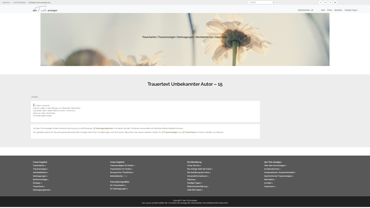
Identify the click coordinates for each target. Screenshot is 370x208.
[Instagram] (325, 2)
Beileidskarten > (118, 176)
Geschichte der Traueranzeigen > (278, 176)
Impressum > (270, 186)
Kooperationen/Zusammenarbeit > (280, 172)
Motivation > (269, 179)
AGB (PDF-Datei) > (195, 190)
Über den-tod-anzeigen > (275, 165)
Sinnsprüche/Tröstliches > (122, 172)
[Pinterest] (330, 2)
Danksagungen (185, 37)
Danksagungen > (40, 176)
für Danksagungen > (119, 188)
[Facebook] (321, 2)
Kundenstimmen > (272, 169)
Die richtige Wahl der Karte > (200, 169)
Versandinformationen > (198, 176)
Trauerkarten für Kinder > (121, 169)
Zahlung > (191, 179)
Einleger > (37, 183)
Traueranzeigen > (40, 169)
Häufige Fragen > (194, 183)
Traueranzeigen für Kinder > (122, 165)
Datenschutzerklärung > (197, 186)
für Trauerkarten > (118, 185)
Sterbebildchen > (40, 172)
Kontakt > (268, 183)
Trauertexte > (39, 186)
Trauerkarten (149, 37)
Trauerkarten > (39, 165)
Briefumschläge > (41, 179)
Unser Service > (194, 165)
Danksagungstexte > (42, 190)
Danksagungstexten (104, 128)
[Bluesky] (335, 2)
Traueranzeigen (167, 37)
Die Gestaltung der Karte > (199, 172)
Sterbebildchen (204, 37)
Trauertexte (221, 37)
